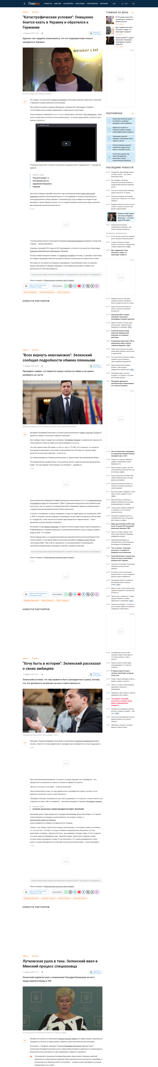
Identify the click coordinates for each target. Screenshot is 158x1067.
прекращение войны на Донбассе (43, 820)
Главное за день (117, 12)
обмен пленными (47, 600)
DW (57, 107)
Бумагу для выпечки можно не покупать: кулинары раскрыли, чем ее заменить (122, 121)
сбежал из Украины (59, 100)
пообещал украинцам (83, 741)
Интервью (80, 3)
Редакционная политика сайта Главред (59, 280)
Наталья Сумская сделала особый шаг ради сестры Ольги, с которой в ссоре (122, 147)
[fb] (83, 286)
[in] (97, 286)
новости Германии (30, 292)
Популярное (92, 3)
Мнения (57, 3)
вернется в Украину (67, 255)
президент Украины (48, 898)
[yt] (79, 286)
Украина (121, 24)
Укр (114, 3)
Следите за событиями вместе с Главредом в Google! (38, 286)
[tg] (75, 286)
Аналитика (68, 3)
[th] (70, 286)
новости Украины (63, 292)
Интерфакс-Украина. (94, 801)
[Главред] (34, 3)
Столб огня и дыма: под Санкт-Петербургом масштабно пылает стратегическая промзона (122, 157)
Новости (48, 3)
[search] (133, 3)
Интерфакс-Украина (72, 440)
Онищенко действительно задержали (44, 251)
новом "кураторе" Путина (89, 433)
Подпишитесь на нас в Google (97, 33)
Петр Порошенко (90, 114)
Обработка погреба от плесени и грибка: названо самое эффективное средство (123, 130)
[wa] (66, 286)
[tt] (88, 286)
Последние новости (119, 167)
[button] (24, 3)
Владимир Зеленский (31, 600)
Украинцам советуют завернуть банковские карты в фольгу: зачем (123, 139)
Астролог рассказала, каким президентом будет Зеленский (58, 808)
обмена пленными (51, 527)
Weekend (104, 3)
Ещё (132, 12)
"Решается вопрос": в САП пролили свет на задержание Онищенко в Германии (42, 181)
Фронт (120, 34)
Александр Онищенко (75, 241)
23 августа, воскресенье (116, 233)
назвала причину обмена (67, 1039)
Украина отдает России (86, 540)
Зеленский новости (79, 898)
